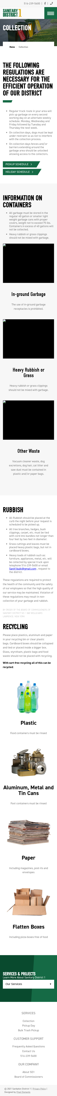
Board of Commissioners (28, 1077)
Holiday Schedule (18, 172)
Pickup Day (28, 1025)
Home (12, 46)
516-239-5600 (28, 1056)
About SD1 (28, 1072)
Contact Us (28, 1051)
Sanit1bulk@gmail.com (22, 569)
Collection (28, 1021)
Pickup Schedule (17, 164)
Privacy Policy (39, 1088)
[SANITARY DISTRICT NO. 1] (18, 9)
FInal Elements (23, 1092)
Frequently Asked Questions (28, 1046)
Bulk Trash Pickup (28, 1030)
